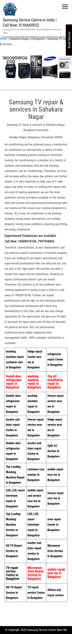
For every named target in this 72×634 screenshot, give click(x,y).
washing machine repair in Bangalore (34, 381)
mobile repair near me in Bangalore (55, 475)
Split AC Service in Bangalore (53, 451)
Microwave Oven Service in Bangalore (55, 551)
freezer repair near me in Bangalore (55, 498)
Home (3, 39)
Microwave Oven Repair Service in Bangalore (36, 573)
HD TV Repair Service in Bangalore (14, 551)
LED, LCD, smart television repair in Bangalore (34, 524)
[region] (36, 67)
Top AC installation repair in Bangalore (55, 381)
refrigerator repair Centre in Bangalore (55, 359)
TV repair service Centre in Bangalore (36, 593)
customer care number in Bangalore (36, 475)
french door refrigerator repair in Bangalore (14, 381)
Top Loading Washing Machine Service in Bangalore (13, 524)
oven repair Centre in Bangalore (54, 524)
